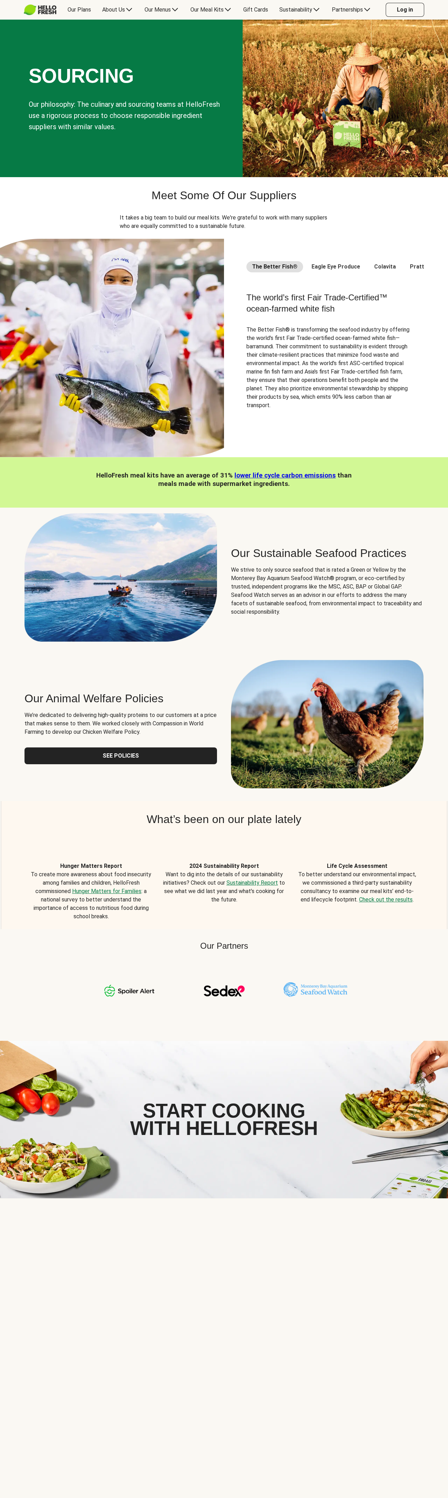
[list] (224, 883)
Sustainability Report (252, 882)
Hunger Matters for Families (106, 891)
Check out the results (386, 899)
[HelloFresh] (40, 10)
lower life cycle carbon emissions (285, 475)
